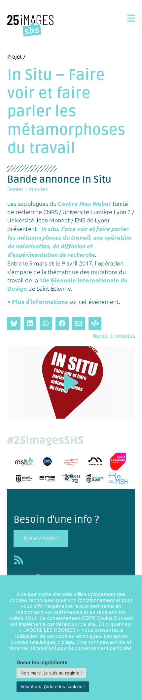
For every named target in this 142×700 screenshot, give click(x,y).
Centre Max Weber (84, 203)
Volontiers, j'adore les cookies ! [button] (52, 686)
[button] (71, 382)
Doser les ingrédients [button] (42, 662)
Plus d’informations (40, 301)
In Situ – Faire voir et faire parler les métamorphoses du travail (66, 112)
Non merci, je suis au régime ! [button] (51, 672)
